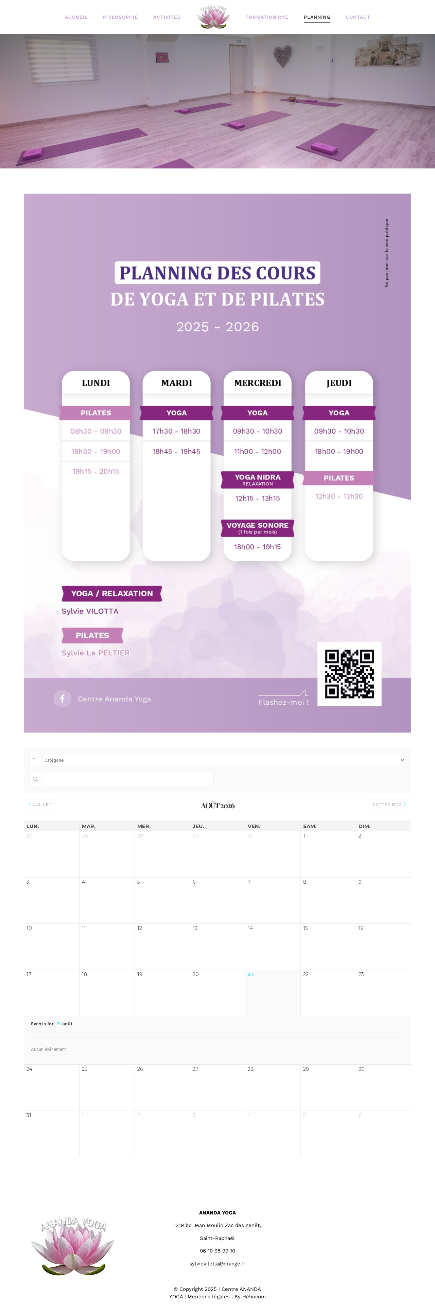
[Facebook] (353, 1211)
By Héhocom (250, 1297)
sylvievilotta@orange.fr (217, 1264)
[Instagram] (372, 1211)
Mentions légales (209, 1297)
